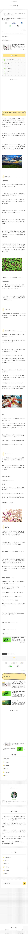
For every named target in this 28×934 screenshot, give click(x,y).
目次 (13, 55)
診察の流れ (7, 63)
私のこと (5, 653)
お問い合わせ (7, 929)
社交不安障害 (11, 653)
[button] (18, 26)
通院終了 (6, 73)
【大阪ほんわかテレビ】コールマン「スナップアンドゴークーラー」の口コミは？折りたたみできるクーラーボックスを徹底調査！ (13, 818)
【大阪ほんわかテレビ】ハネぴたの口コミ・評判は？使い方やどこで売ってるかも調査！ (13, 837)
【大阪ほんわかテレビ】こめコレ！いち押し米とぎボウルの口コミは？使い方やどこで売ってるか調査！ (13, 831)
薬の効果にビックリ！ (9, 68)
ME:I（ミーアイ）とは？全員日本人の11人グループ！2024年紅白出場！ (13, 842)
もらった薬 (7, 66)
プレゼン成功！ (8, 71)
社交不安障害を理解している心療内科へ (14, 59)
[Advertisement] (14, 94)
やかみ (14, 798)
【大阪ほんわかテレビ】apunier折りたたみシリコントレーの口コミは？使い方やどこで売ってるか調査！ (14, 825)
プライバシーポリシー (20, 929)
